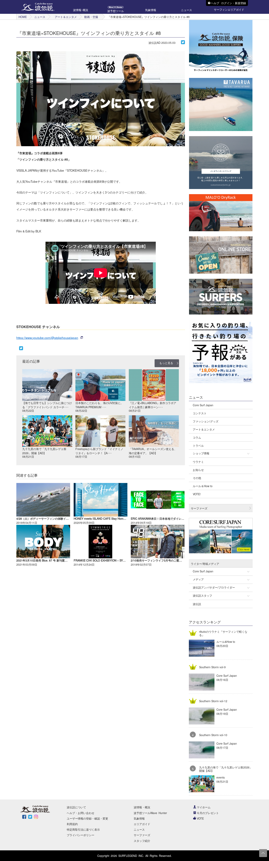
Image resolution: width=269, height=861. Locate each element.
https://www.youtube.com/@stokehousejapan (47, 337)
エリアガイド (142, 824)
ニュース (39, 17)
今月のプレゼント (208, 813)
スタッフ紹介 (142, 841)
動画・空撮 (91, 17)
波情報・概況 (142, 807)
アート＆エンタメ (66, 17)
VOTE (200, 818)
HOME (23, 17)
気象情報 (139, 818)
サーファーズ (142, 835)
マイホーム (204, 807)
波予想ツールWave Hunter (150, 813)
